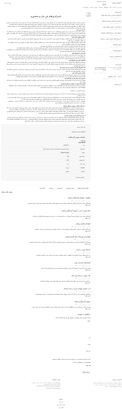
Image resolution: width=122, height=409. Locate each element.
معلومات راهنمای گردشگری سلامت (78, 198)
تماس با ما (87, 385)
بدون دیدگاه (112, 17)
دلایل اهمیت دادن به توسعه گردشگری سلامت (75, 211)
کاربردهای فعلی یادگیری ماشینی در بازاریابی (110, 38)
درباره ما (88, 382)
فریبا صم (51, 188)
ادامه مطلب (87, 205)
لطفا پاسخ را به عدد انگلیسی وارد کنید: (81, 362)
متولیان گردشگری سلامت (82, 301)
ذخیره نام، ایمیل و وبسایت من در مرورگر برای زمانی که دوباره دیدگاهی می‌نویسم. (71, 359)
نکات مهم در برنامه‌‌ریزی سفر (80, 275)
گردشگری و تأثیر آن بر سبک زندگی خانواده (111, 15)
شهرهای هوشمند (117, 50)
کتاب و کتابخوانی (112, 76)
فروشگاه (88, 387)
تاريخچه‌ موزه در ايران (83, 250)
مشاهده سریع (83, 134)
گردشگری (82, 140)
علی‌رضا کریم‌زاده (70, 188)
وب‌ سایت (88, 351)
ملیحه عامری (42, 188)
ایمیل (88, 344)
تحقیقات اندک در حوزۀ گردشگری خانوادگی (111, 33)
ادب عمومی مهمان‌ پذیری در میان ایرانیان (77, 288)
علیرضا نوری (59, 188)
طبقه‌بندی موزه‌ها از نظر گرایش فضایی (77, 237)
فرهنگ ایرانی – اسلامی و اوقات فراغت (112, 27)
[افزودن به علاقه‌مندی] (79, 134)
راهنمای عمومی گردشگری (76, 137)
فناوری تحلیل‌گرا (117, 44)
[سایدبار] (120, 396)
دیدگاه (88, 321)
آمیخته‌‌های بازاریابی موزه (82, 263)
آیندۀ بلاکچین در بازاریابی (115, 56)
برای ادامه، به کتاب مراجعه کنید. (32, 121)
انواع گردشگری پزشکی (83, 224)
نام (89, 337)
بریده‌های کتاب (45, 12)
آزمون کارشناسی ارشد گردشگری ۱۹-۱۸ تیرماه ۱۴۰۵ (100, 69)
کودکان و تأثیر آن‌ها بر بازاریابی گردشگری (111, 21)
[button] (80, 177)
